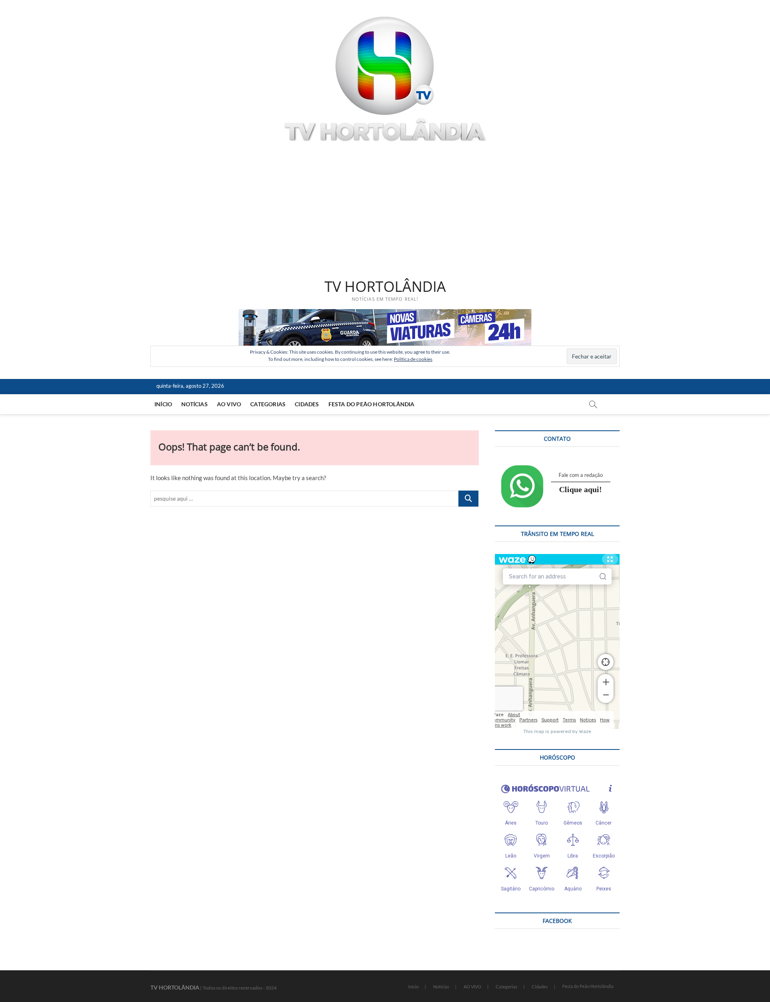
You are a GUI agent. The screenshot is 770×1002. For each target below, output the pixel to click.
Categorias (268, 404)
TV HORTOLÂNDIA (385, 286)
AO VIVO (229, 404)
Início (163, 404)
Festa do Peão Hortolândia (371, 404)
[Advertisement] (385, 211)
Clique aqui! (580, 489)
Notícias (194, 404)
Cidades (307, 404)
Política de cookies (413, 359)
